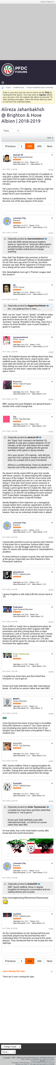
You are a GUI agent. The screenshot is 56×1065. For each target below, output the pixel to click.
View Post (46, 238)
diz (14, 285)
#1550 (51, 400)
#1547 (51, 233)
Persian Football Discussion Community (40, 87)
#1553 (51, 590)
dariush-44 (18, 155)
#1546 (51, 170)
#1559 (51, 878)
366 (39, 146)
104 (29, 146)
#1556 (51, 714)
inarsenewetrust (20, 337)
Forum (8, 87)
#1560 (51, 929)
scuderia (17, 914)
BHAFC (16, 699)
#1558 (51, 801)
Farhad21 (17, 783)
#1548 (51, 300)
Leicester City (19, 218)
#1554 (51, 622)
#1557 (51, 761)
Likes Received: (19, 164)
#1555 (51, 672)
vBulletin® (42, 1061)
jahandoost (18, 572)
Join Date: (17, 162)
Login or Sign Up (46, 2)
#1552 (51, 538)
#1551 (51, 432)
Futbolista (18, 607)
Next (49, 146)
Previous (10, 146)
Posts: (32, 162)
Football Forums (18, 87)
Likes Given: (35, 164)
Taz (14, 417)
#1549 (51, 352)
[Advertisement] (28, 32)
